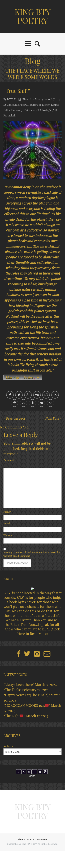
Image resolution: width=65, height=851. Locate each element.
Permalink (9, 115)
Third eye (29, 110)
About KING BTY (26, 839)
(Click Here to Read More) (38, 631)
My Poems (42, 839)
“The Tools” (12, 690)
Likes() (12, 377)
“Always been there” (18, 684)
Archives (8, 746)
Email (7, 523)
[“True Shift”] (32, 150)
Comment (8, 460)
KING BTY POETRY (32, 16)
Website (7, 535)
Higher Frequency (39, 104)
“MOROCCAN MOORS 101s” (26, 705)
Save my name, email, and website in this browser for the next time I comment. (31, 554)
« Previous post (14, 418)
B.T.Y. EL (12, 99)
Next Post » (53, 418)
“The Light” (14, 716)
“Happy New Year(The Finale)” (26, 695)
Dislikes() (31, 377)
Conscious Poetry (17, 104)
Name (7, 511)
